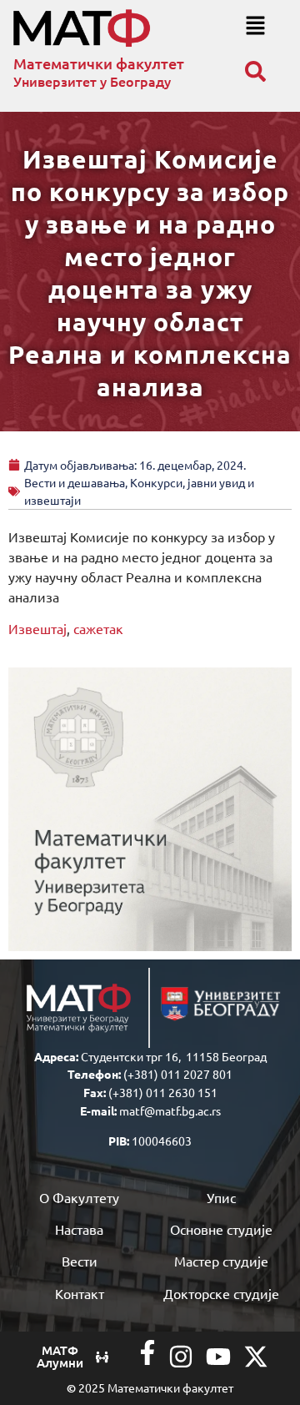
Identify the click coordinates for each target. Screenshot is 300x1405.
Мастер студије (221, 1260)
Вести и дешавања (74, 482)
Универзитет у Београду (92, 81)
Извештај (37, 628)
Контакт (79, 1293)
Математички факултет (98, 63)
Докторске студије (221, 1293)
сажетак (98, 628)
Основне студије (221, 1229)
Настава (79, 1229)
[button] (255, 26)
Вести (80, 1260)
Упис (221, 1197)
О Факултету (79, 1197)
